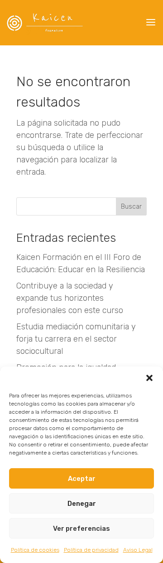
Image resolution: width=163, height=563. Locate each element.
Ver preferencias (81, 528)
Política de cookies (35, 550)
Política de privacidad (91, 550)
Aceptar (82, 479)
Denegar (81, 503)
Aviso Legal (138, 550)
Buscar (131, 207)
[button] (149, 377)
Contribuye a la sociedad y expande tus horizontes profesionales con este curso (69, 298)
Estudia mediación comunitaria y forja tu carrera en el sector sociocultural (76, 339)
